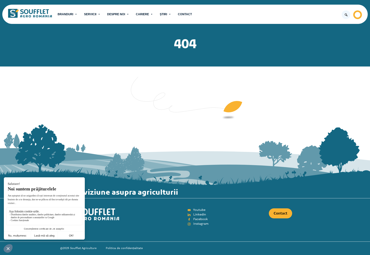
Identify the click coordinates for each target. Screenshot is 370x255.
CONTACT (185, 14)
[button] (346, 14)
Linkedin (199, 214)
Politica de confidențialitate (124, 248)
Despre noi (116, 14)
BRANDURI (65, 14)
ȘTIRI (163, 14)
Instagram (200, 224)
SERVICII (90, 14)
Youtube (198, 210)
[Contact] (357, 14)
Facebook (200, 219)
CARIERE (142, 14)
